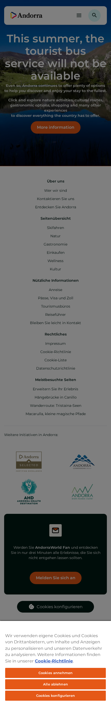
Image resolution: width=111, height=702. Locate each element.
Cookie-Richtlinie (54, 660)
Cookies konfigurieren (55, 695)
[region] (55, 661)
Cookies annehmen (55, 673)
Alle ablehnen (55, 684)
